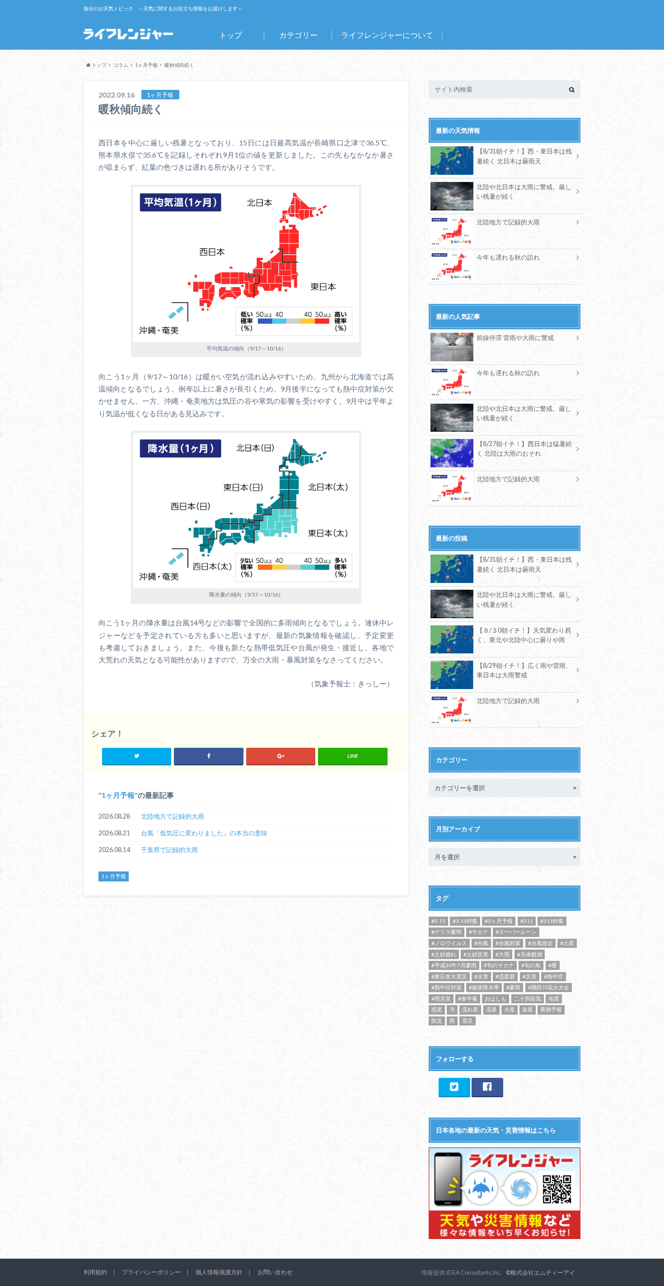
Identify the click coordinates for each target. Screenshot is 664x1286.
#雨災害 (441, 998)
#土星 (567, 943)
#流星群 (505, 976)
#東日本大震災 (449, 976)
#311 (526, 921)
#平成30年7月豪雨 (454, 965)
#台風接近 (540, 943)
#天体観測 (529, 954)
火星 (509, 1009)
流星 (491, 1009)
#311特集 (552, 921)
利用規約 (95, 1272)
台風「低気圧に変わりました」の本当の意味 (204, 833)
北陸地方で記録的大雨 (172, 816)
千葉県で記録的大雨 (169, 849)
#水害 (481, 976)
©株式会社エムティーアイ (540, 1272)
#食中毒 (467, 998)
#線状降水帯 (484, 987)
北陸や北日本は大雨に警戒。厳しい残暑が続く (524, 191)
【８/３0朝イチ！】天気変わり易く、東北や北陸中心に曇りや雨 (524, 635)
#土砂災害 (475, 954)
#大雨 (503, 954)
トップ (230, 35)
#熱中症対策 (446, 987)
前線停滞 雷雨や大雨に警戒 (515, 337)
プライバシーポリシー (151, 1272)
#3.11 (438, 921)
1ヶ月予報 (118, 795)
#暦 (552, 965)
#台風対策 (508, 943)
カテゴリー (298, 35)
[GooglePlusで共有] (280, 756)
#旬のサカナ (499, 965)
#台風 (481, 943)
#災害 (530, 976)
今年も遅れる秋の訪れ (508, 257)
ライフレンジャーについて (387, 35)
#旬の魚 (531, 965)
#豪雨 (513, 987)
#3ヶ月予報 (499, 921)
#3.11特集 (465, 921)
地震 (553, 998)
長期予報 (551, 1009)
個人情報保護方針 (219, 1272)
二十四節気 (527, 998)
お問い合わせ (275, 1272)
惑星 (436, 1009)
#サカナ (478, 931)
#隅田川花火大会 (548, 987)
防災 (436, 1020)
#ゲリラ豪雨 (446, 931)
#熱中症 (553, 976)
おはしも (495, 998)
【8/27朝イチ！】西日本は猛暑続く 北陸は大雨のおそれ (524, 448)
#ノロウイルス (449, 943)
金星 (527, 1009)
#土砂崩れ (443, 954)
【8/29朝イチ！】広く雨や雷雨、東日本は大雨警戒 (524, 670)
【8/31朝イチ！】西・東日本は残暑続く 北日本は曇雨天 (524, 156)
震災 (467, 1020)
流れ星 (470, 1009)
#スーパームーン (516, 931)
